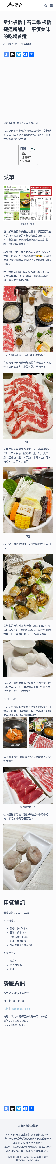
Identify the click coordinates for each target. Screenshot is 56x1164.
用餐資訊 (26, 157)
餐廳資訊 (26, 161)
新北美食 (27, 44)
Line (27, 1008)
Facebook (17, 1008)
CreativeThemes (25, 1160)
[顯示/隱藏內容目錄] (31, 149)
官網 (5, 1008)
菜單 (24, 153)
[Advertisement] (28, 89)
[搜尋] (45, 5)
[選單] (51, 5)
